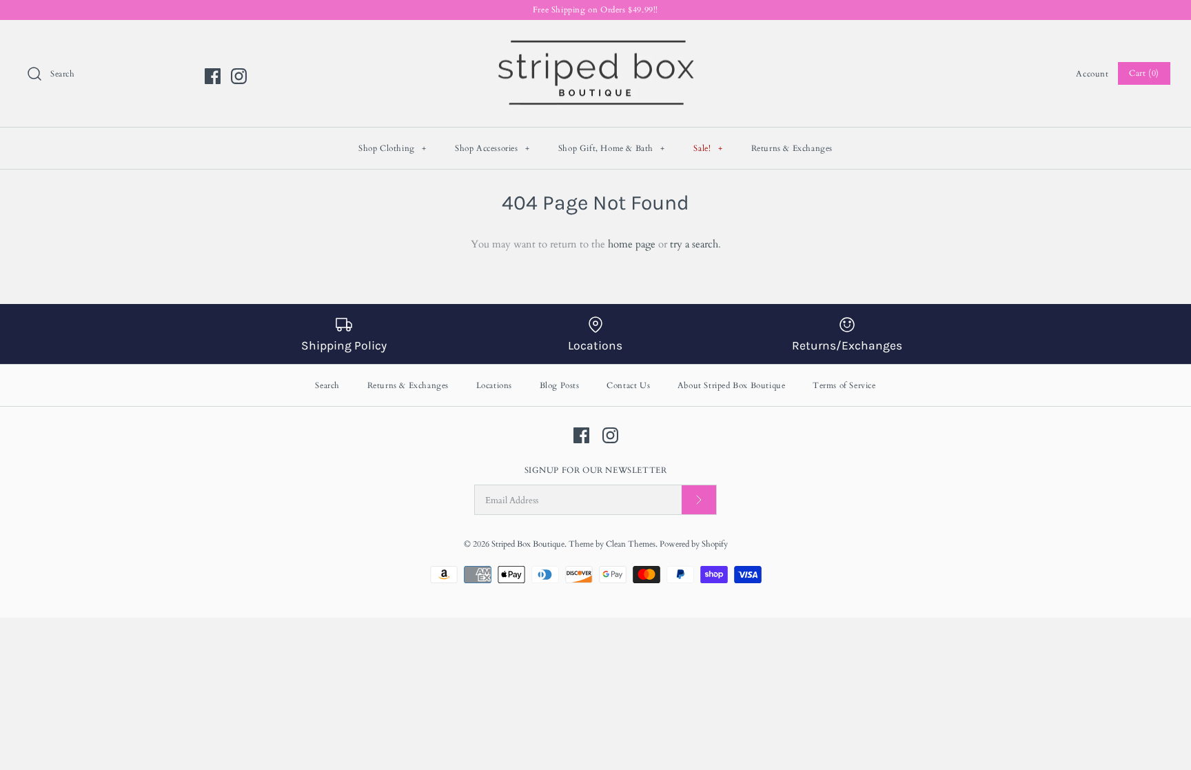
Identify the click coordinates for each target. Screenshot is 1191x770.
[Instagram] (239, 76)
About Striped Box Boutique (732, 385)
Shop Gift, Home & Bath (611, 148)
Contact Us (628, 385)
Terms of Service (844, 385)
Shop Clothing (392, 148)
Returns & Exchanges (792, 148)
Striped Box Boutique (527, 543)
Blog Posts (560, 385)
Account (1092, 73)
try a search (694, 244)
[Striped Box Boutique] (595, 42)
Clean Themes (630, 543)
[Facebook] (213, 76)
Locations (494, 385)
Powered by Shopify (694, 543)
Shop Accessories (492, 148)
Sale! (707, 148)
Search (327, 385)
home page (631, 244)
